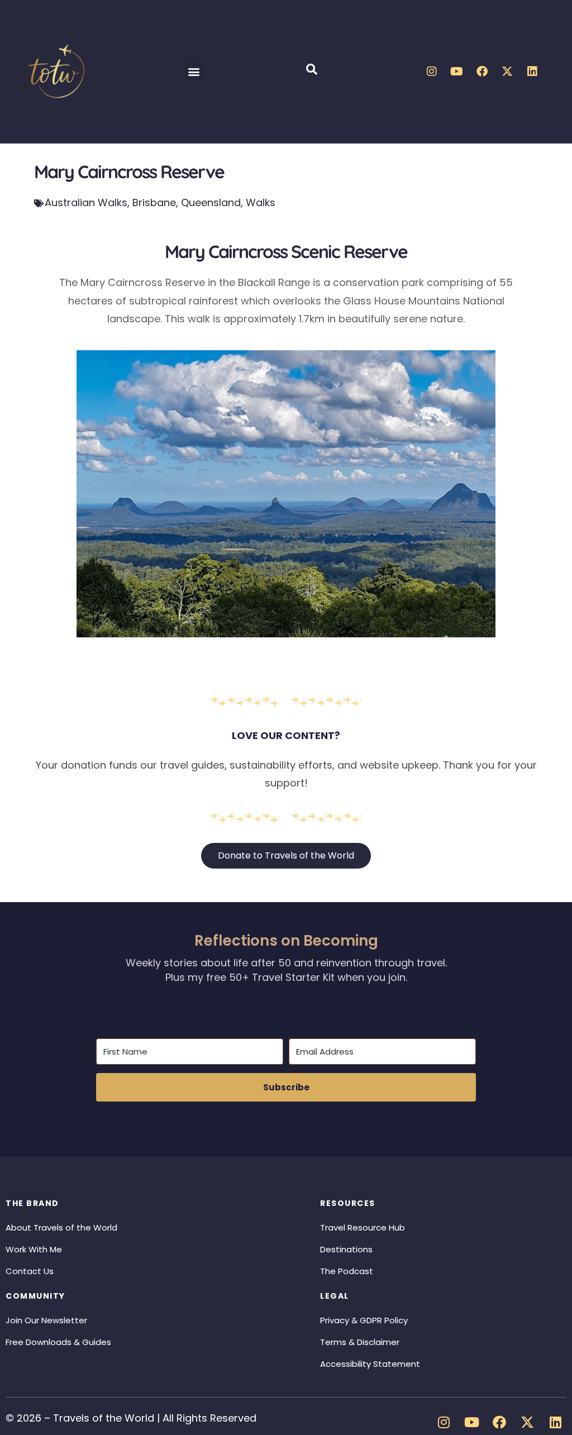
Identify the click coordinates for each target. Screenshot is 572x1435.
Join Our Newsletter (46, 1320)
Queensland (211, 202)
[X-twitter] (507, 71)
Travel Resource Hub (362, 1227)
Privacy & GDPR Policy (364, 1320)
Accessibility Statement (370, 1364)
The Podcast (346, 1271)
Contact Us (30, 1271)
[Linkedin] (532, 71)
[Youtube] (457, 71)
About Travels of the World (61, 1227)
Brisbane (154, 202)
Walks (260, 202)
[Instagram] (432, 71)
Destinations (346, 1249)
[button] (194, 71)
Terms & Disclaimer (359, 1342)
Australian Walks (86, 202)
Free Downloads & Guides (58, 1342)
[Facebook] (482, 71)
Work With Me (34, 1249)
